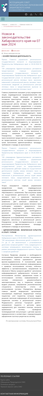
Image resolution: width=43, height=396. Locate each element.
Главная (4, 24)
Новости (13, 24)
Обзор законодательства (12, 53)
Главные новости (25, 24)
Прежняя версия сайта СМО (11, 387)
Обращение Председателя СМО (13, 382)
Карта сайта (5, 380)
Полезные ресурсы (8, 384)
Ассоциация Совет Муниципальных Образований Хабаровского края (26, 5)
